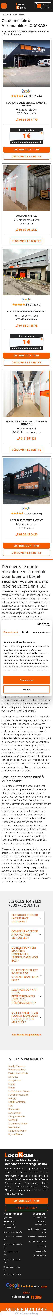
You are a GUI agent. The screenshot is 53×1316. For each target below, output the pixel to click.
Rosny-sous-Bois (16, 1069)
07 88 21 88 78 (27, 325)
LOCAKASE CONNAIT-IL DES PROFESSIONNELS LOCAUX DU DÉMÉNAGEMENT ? (25, 996)
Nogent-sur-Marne (17, 1130)
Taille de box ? (26, 1208)
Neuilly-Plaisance (16, 1066)
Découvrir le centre (26, 156)
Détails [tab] (25, 632)
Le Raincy (13, 1076)
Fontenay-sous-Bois (18, 1094)
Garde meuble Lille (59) (12, 1274)
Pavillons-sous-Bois (18, 1073)
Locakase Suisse (39, 1255)
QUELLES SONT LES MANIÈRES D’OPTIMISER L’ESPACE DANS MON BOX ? (24, 954)
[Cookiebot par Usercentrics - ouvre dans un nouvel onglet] (38, 624)
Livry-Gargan (14, 1112)
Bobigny (12, 1098)
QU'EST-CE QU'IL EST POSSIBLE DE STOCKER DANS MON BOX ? (25, 975)
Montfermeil (14, 1127)
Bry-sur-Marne (15, 1134)
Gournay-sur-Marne (17, 1123)
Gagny (11, 1084)
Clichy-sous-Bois (16, 1116)
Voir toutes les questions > (26, 1034)
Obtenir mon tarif (26, 149)
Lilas (10, 1105)
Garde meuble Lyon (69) (12, 1232)
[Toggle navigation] (4, 6)
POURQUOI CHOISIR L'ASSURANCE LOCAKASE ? (24, 918)
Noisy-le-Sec (14, 1080)
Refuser (26, 689)
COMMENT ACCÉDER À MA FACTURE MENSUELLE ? (24, 934)
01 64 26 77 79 (27, 119)
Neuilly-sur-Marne (16, 1102)
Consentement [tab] (10, 632)
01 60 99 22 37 (27, 230)
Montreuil (13, 1120)
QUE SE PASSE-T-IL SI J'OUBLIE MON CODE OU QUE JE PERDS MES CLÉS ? (24, 1017)
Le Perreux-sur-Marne (19, 1091)
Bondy (11, 1087)
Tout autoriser (26, 680)
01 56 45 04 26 (27, 534)
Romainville (14, 1109)
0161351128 (28, 438)
